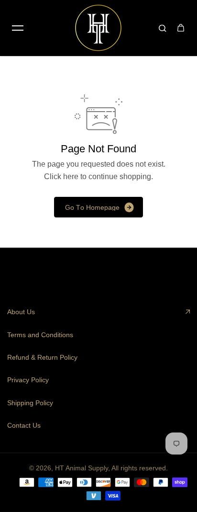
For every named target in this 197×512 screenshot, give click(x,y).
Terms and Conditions (40, 335)
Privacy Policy (28, 380)
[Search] (162, 28)
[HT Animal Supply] (98, 28)
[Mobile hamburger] (17, 27)
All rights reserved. (139, 468)
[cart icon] (181, 28)
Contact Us (24, 425)
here (70, 176)
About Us (21, 312)
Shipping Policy (30, 403)
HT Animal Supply (81, 468)
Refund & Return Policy (42, 357)
